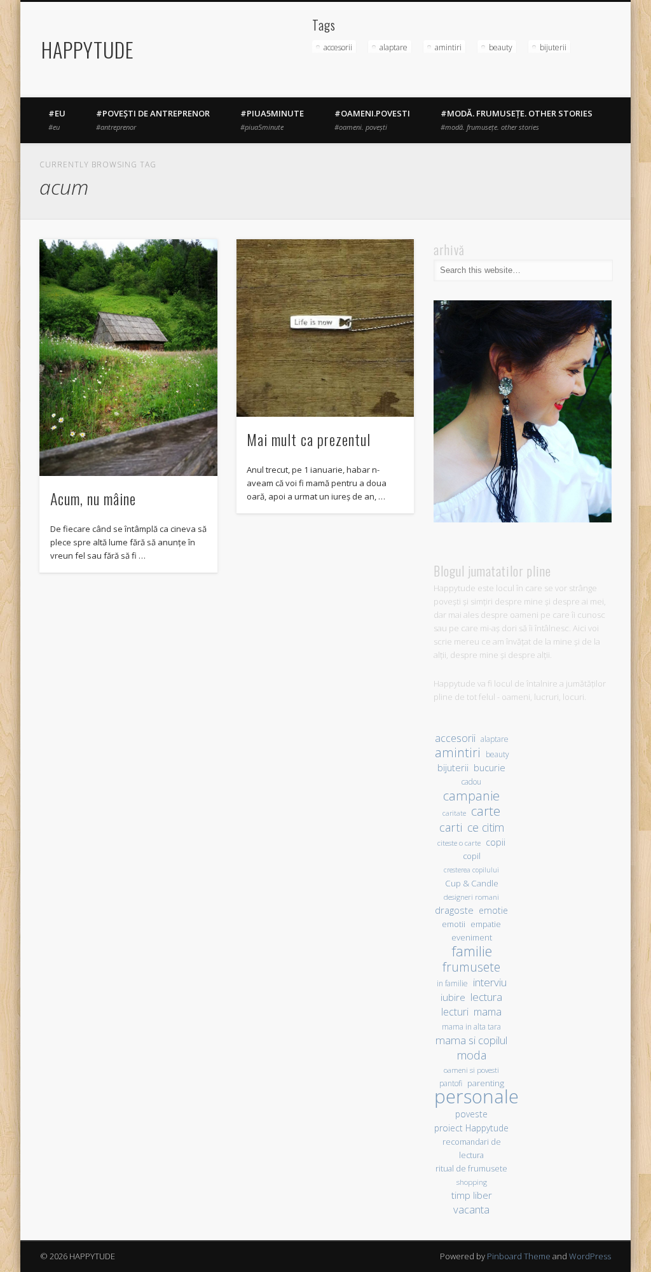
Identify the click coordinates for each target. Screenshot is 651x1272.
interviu (490, 982)
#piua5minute (272, 120)
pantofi (450, 1083)
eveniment (471, 937)
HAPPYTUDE (87, 49)
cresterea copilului (471, 869)
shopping (471, 1182)
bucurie (489, 768)
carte (485, 811)
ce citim (485, 827)
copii (495, 842)
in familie (452, 983)
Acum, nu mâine (93, 498)
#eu (56, 120)
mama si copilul (471, 1040)
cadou (471, 781)
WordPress (590, 1256)
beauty (500, 47)
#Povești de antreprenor (153, 120)
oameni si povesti (471, 1070)
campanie (471, 795)
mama (488, 1011)
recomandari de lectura (471, 1148)
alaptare (394, 47)
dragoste (454, 910)
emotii (453, 924)
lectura (486, 996)
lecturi (455, 1012)
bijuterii (553, 47)
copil (472, 856)
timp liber (471, 1195)
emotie (493, 910)
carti (450, 827)
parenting (485, 1083)
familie (471, 951)
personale (476, 1096)
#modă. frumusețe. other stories (517, 120)
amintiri (448, 47)
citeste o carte (459, 843)
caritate (454, 813)
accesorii (338, 47)
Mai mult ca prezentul (309, 439)
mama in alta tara (471, 1026)
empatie (485, 924)
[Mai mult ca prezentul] (325, 328)
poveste (471, 1114)
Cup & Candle (471, 883)
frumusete (471, 967)
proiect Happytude (471, 1128)
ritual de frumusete (471, 1168)
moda (471, 1054)
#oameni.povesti (372, 120)
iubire (453, 997)
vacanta (471, 1209)
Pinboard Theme (519, 1256)
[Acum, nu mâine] (128, 357)
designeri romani (471, 897)
